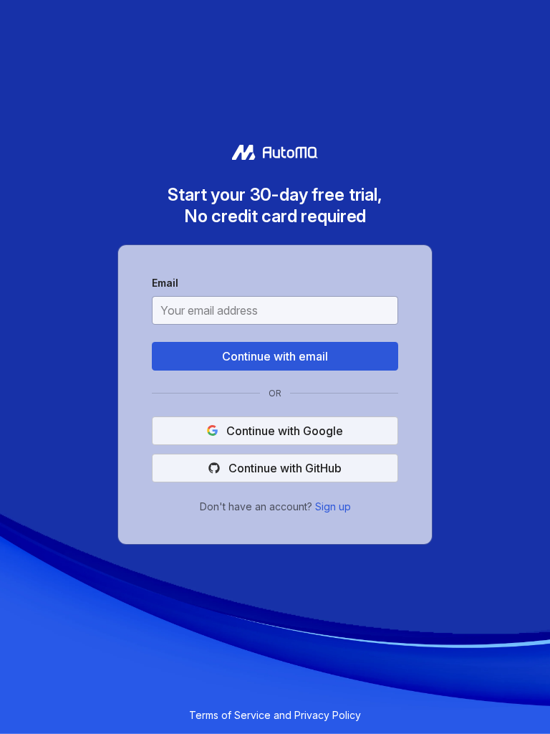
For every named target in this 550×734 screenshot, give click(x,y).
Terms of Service (230, 715)
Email (165, 284)
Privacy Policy (327, 715)
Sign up (333, 506)
